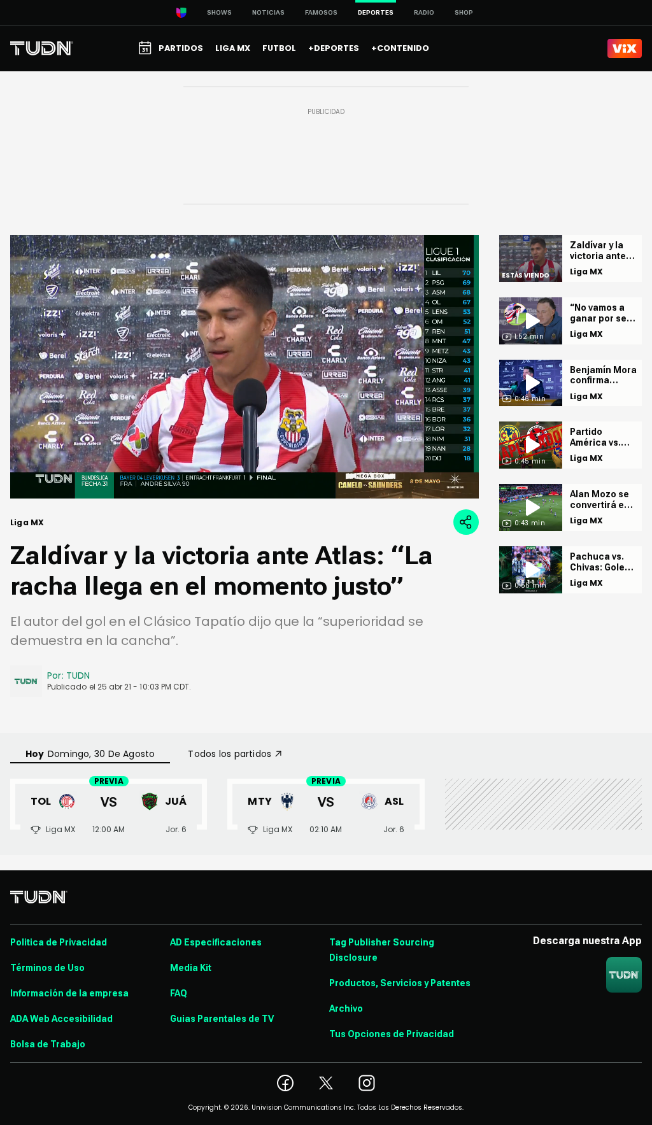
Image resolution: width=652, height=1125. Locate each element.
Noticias (268, 12)
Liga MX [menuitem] (232, 48)
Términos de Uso (47, 968)
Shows (219, 12)
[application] (244, 367)
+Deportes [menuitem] (333, 48)
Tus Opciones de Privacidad (391, 1034)
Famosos (321, 12)
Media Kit (190, 968)
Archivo (346, 1008)
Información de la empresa (69, 993)
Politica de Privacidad (58, 942)
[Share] (466, 522)
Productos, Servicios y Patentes (400, 983)
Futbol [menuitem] (279, 48)
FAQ (178, 993)
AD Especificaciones (216, 942)
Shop (464, 12)
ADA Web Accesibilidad (61, 1019)
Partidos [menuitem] (181, 48)
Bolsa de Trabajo (47, 1044)
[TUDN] (41, 48)
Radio (424, 12)
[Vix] (624, 48)
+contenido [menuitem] (400, 48)
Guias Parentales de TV (222, 1019)
